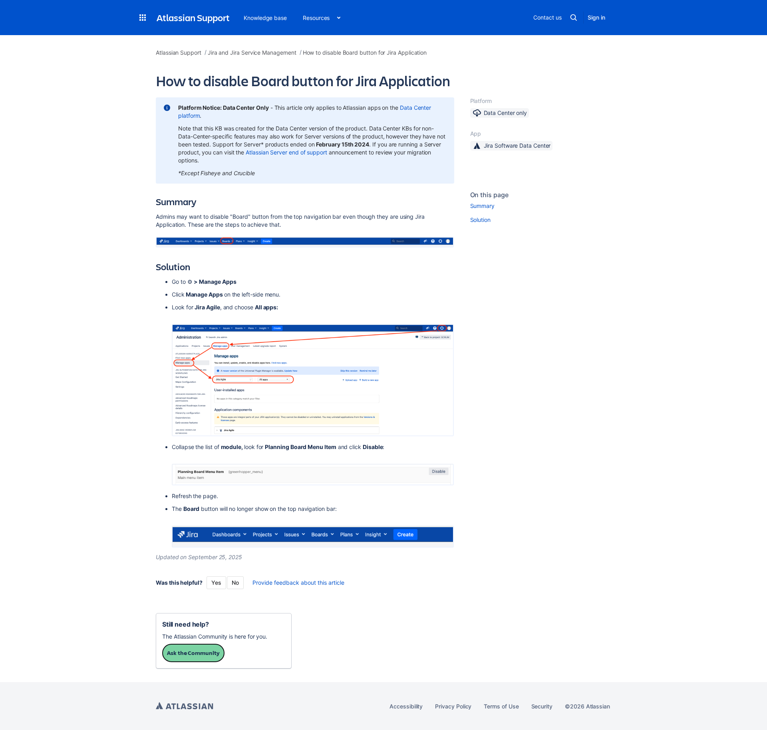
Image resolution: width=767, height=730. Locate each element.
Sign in (596, 17)
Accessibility (406, 706)
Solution (480, 219)
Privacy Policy (453, 706)
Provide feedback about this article (298, 582)
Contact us (547, 17)
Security (541, 706)
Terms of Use (501, 706)
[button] (142, 18)
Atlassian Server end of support (286, 152)
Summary (482, 205)
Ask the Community (193, 653)
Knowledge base (265, 17)
